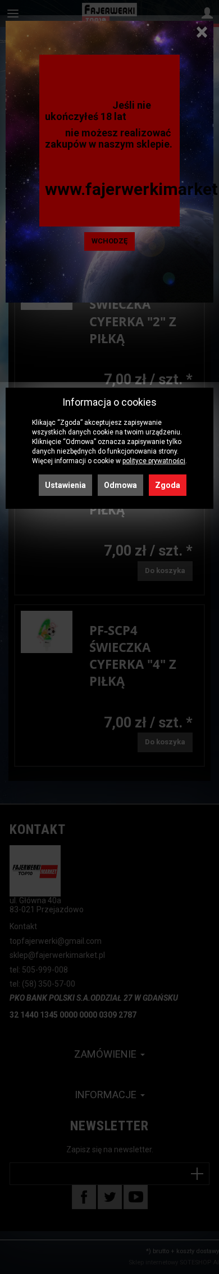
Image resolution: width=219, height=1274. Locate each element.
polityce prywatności (153, 461)
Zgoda (167, 485)
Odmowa (120, 485)
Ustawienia (65, 485)
